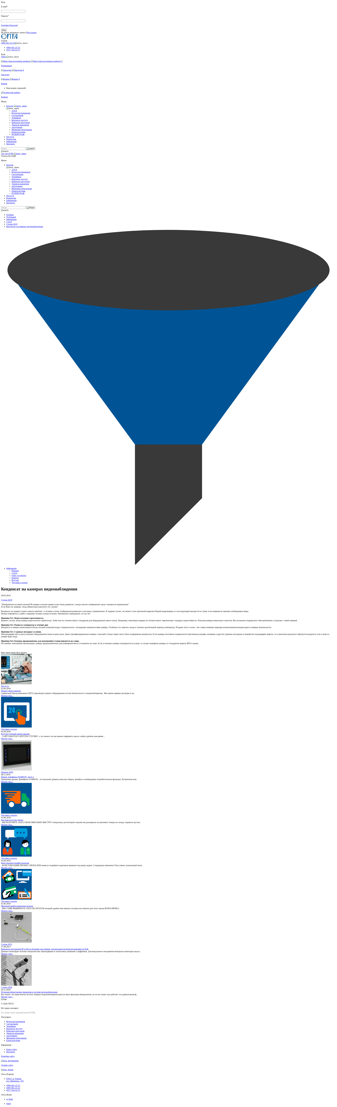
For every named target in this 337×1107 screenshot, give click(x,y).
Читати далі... (7, 695)
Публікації (11, 217)
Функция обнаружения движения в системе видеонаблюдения (29, 992)
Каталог (10, 106)
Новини (15, 571)
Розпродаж (11, 139)
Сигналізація (17, 115)
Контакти (10, 144)
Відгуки (15, 580)
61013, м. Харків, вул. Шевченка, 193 (15, 1080)
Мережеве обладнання (22, 130)
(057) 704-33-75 (13, 50)
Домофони (16, 118)
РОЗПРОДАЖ (18, 134)
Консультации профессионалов (15, 863)
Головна (10, 215)
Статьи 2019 (11, 224)
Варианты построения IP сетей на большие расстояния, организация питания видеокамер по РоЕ (44, 949)
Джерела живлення (20, 125)
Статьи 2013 (6, 944)
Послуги (10, 137)
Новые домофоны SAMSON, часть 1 (17, 777)
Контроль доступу (20, 120)
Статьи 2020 (6, 987)
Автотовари (17, 127)
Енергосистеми (18, 132)
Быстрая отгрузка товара (12, 820)
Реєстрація (31, 32)
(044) (3, 57)
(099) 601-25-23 (13, 47)
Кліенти (15, 578)
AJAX (14, 111)
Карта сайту (11, 1049)
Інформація (11, 141)
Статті (9, 222)
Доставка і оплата (20, 582)
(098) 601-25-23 (8, 43)
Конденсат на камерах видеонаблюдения (24, 226)
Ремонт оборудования (11, 691)
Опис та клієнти (19, 575)
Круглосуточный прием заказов (15, 734)
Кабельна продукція (21, 122)
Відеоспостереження (21, 113)
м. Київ (9, 1099)
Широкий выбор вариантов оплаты (17, 906)
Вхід (4, 30)
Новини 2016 (7, 772)
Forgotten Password (9, 25)
